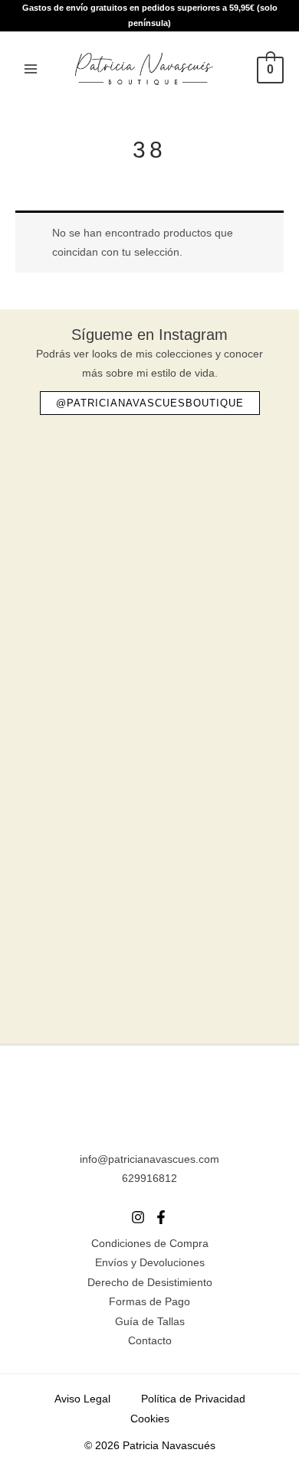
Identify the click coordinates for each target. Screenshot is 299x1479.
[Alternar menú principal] (30, 68)
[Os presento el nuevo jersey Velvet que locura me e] (149, 500)
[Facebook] (161, 1217)
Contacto (150, 1341)
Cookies (149, 1419)
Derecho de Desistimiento (149, 1282)
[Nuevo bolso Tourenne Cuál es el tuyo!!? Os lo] (149, 644)
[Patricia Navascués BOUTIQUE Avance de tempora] (149, 934)
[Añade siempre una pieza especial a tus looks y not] (149, 789)
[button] (150, 403)
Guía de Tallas (150, 1321)
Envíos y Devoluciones (150, 1262)
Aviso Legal (82, 1399)
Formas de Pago (149, 1302)
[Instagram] (138, 1217)
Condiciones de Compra (150, 1243)
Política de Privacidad (193, 1399)
